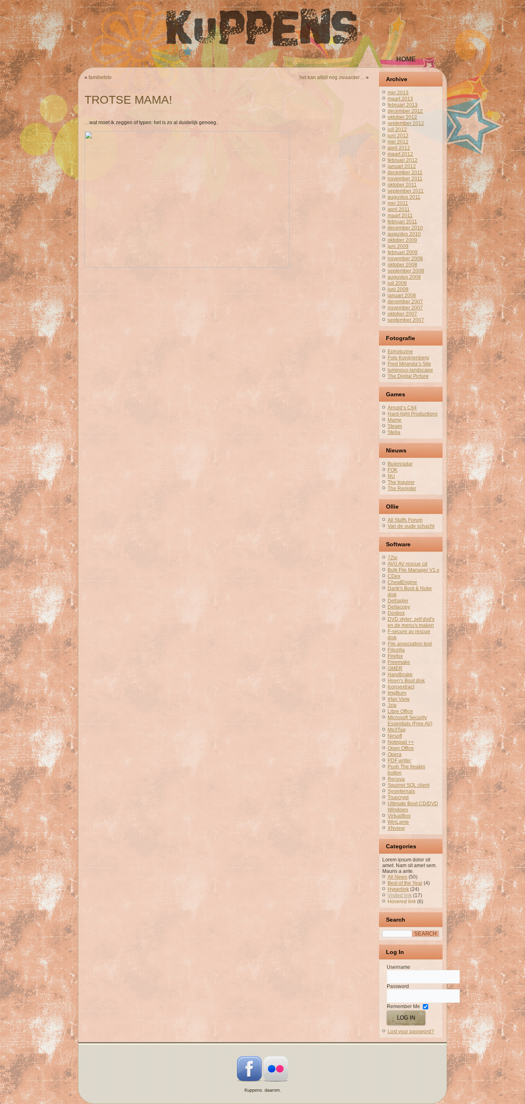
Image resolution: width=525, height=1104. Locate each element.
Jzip (392, 705)
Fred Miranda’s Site (409, 364)
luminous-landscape (410, 370)
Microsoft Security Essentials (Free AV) (410, 721)
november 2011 (405, 179)
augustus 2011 (404, 197)
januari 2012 (402, 166)
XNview (396, 828)
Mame (395, 420)
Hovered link (402, 901)
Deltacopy (399, 607)
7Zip (392, 558)
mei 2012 (398, 142)
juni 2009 (398, 246)
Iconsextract (401, 687)
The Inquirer (401, 482)
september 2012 (406, 123)
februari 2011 (402, 222)
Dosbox (396, 613)
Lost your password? (411, 1031)
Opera (395, 754)
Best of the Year (405, 883)
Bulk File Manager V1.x (413, 570)
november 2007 (405, 308)
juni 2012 (398, 136)
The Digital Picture (408, 376)
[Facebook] (249, 1080)
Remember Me (403, 1006)
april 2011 (399, 209)
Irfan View (399, 699)
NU (391, 476)
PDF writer (399, 760)
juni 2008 (398, 289)
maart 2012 (400, 154)
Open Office (401, 748)
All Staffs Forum (405, 520)
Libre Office (400, 711)
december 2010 (405, 228)
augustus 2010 (404, 234)
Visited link (400, 895)
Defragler (398, 601)
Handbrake (400, 674)
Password (398, 986)
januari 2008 (402, 295)
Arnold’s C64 (402, 408)
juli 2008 (397, 283)
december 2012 (405, 111)
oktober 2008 (402, 265)
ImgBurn (397, 693)
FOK (392, 470)
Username (398, 967)
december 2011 (405, 172)
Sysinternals (401, 791)
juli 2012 (397, 129)
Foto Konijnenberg (408, 358)
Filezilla (396, 650)
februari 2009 (403, 252)
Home (406, 59)
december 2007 (405, 301)
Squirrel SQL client (408, 785)
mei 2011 (398, 203)
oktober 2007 (402, 314)
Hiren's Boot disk (406, 681)
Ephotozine (400, 351)
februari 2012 (403, 160)
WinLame (398, 822)
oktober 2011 (402, 185)
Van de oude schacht (411, 526)
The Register (402, 488)
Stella (394, 432)
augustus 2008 (404, 277)
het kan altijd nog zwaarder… (332, 77)
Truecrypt (398, 797)
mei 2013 (398, 92)
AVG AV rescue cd (407, 564)
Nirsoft (395, 736)
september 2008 (406, 271)
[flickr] (275, 1080)
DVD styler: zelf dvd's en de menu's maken (411, 622)
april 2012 (399, 148)
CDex (394, 576)
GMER (395, 668)
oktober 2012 (402, 117)
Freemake (399, 662)
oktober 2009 (402, 240)
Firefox (395, 656)
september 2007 (406, 320)
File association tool (410, 644)
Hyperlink (398, 889)
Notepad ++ (401, 742)
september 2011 (406, 191)
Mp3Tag (397, 730)
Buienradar (400, 464)
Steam (395, 426)
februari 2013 (403, 105)
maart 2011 (400, 215)
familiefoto (100, 77)
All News (397, 877)
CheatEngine (402, 582)
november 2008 (405, 258)
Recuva (396, 779)
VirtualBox (399, 816)
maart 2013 (400, 99)
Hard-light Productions (413, 414)
